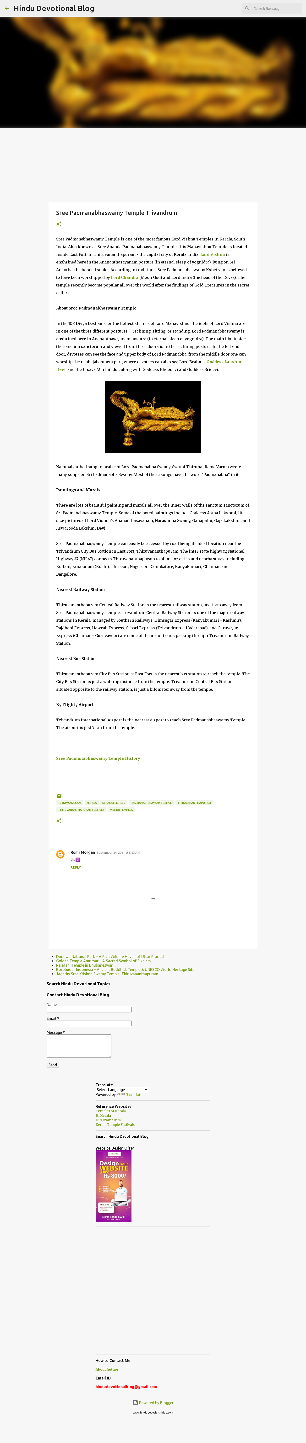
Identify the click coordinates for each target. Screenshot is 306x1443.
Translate (134, 1094)
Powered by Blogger (156, 1403)
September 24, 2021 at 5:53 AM (118, 852)
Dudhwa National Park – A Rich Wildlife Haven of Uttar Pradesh (110, 956)
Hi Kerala (103, 1115)
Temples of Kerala (111, 1111)
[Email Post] (59, 797)
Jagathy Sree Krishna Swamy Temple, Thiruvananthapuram (107, 974)
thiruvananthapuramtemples (81, 809)
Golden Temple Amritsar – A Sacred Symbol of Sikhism (103, 961)
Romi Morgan (83, 852)
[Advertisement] (153, 164)
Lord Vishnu (212, 254)
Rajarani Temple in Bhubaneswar (84, 965)
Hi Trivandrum (108, 1120)
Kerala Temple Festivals (115, 1124)
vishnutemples (121, 809)
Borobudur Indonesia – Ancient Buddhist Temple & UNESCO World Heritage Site (125, 969)
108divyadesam (69, 802)
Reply (76, 867)
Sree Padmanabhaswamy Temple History (98, 758)
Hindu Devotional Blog (53, 8)
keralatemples (113, 802)
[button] (59, 224)
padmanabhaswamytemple (151, 802)
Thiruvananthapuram (194, 802)
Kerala (92, 802)
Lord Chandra (124, 277)
